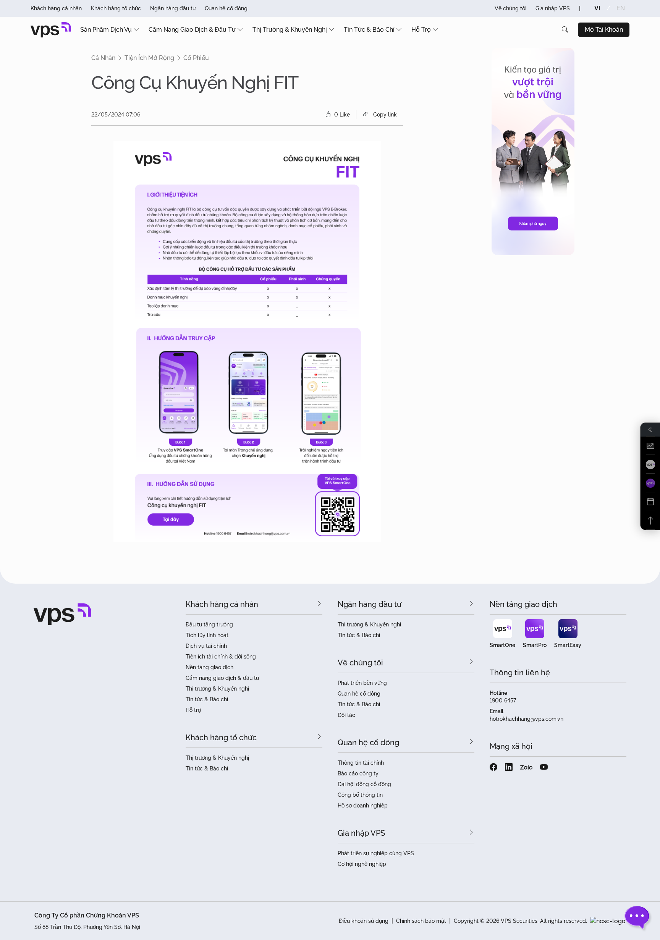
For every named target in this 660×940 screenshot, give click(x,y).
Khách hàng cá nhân (56, 8)
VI (597, 8)
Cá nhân (103, 57)
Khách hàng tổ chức (116, 8)
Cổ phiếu (196, 57)
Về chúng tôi (510, 8)
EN (620, 8)
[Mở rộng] (650, 430)
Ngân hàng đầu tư (173, 8)
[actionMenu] (650, 446)
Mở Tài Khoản (604, 29)
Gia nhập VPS (552, 8)
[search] (565, 30)
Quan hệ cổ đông (226, 8)
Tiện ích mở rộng (149, 57)
